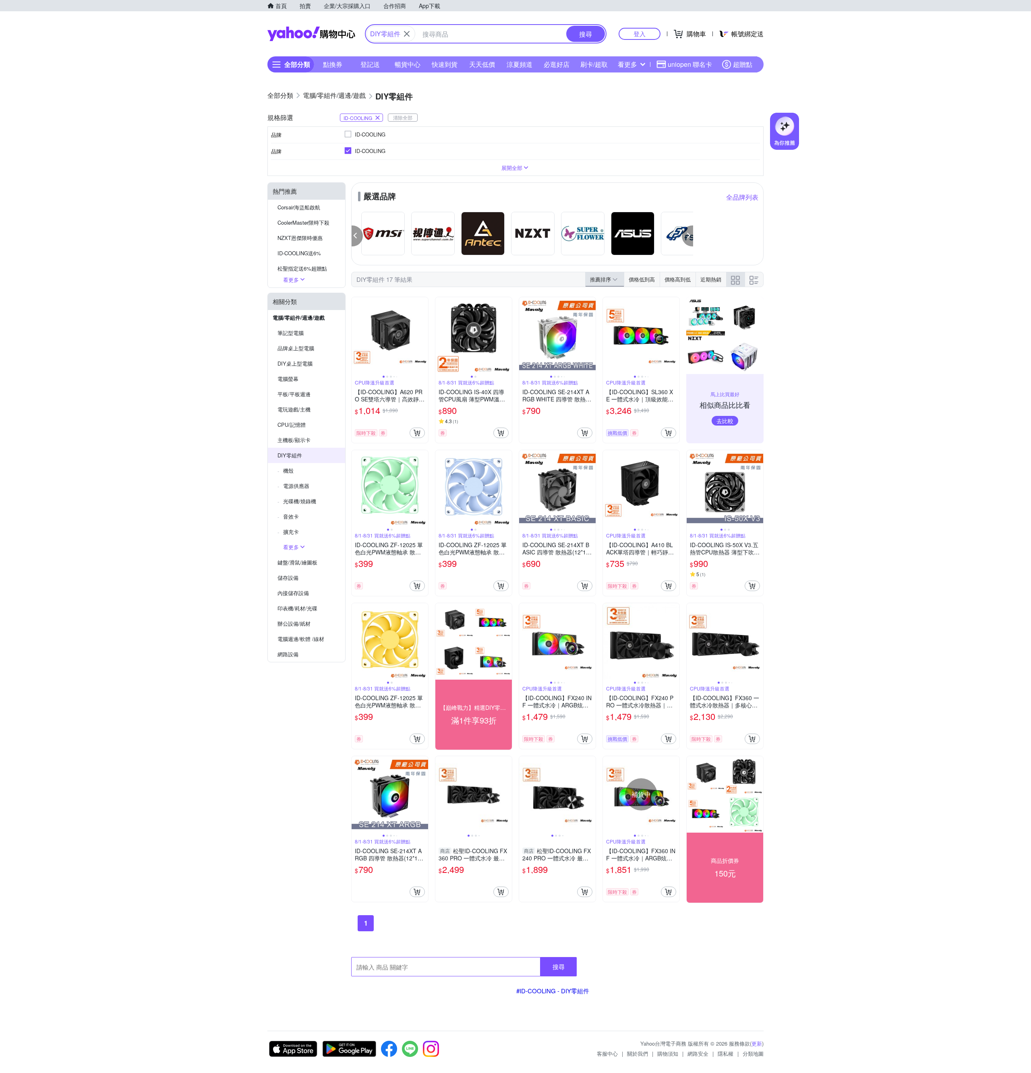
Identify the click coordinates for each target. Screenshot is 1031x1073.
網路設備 (287, 654)
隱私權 (725, 1053)
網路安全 (697, 1053)
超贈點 (742, 64)
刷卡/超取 (594, 64)
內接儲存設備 (293, 593)
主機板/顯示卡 (294, 440)
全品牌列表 (742, 197)
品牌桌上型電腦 (295, 348)
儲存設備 (287, 577)
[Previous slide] (357, 335)
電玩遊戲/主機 (294, 409)
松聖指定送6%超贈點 (302, 268)
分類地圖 (753, 1053)
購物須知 (667, 1053)
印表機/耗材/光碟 (297, 608)
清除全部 (402, 117)
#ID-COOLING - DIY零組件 (552, 990)
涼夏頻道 (519, 64)
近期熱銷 (710, 279)
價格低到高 (642, 279)
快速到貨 (445, 64)
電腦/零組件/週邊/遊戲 (299, 317)
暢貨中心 (407, 64)
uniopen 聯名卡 (690, 64)
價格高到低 (678, 279)
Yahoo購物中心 (311, 33)
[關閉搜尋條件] (407, 34)
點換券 (332, 64)
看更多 (627, 64)
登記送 (370, 64)
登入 (640, 33)
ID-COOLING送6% (299, 253)
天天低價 (482, 64)
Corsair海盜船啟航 (298, 207)
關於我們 (637, 1053)
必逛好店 (556, 64)
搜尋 (559, 966)
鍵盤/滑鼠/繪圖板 (297, 562)
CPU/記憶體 (291, 424)
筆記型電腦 (290, 333)
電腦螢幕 (287, 378)
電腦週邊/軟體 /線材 (300, 639)
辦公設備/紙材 (294, 623)
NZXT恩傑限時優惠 (300, 238)
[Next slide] (423, 335)
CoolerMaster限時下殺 (303, 222)
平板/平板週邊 (294, 394)
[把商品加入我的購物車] (417, 433)
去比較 (724, 421)
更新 (757, 1043)
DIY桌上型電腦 (295, 363)
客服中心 (607, 1053)
